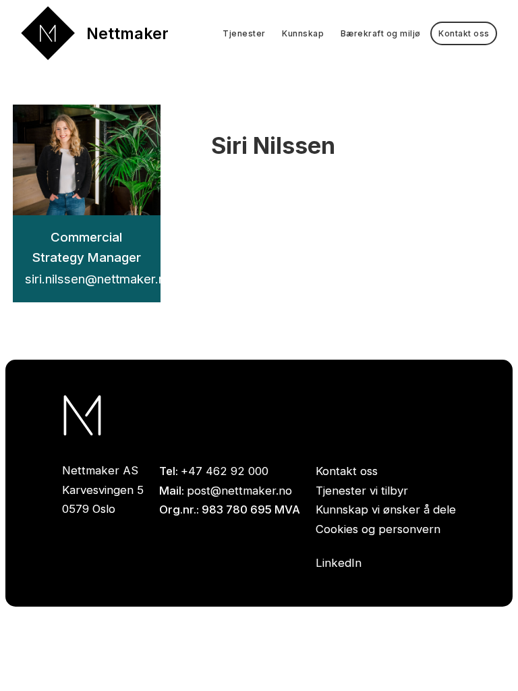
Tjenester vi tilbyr (362, 490)
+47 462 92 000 (224, 471)
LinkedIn (339, 563)
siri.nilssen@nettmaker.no (99, 279)
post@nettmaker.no (239, 490)
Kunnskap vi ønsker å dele (386, 509)
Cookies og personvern (378, 529)
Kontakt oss (347, 471)
